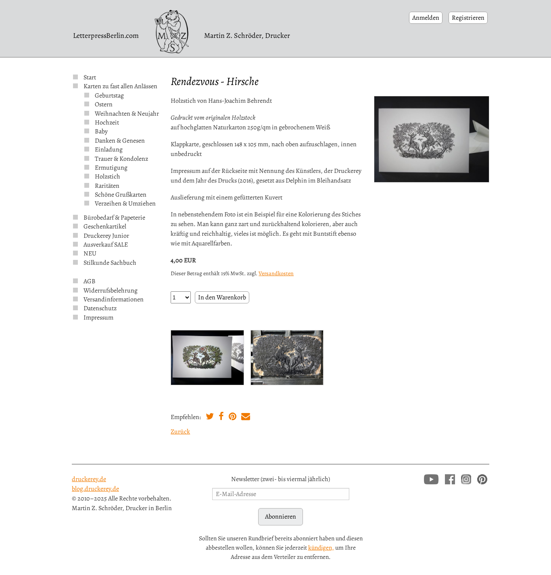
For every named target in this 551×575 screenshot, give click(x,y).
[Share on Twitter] (210, 417)
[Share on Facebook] (221, 417)
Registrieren (468, 17)
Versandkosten (276, 273)
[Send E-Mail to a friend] (245, 417)
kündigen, (321, 547)
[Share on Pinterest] (232, 417)
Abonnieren (280, 516)
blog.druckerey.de (95, 488)
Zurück (180, 431)
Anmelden (425, 17)
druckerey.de (89, 479)
